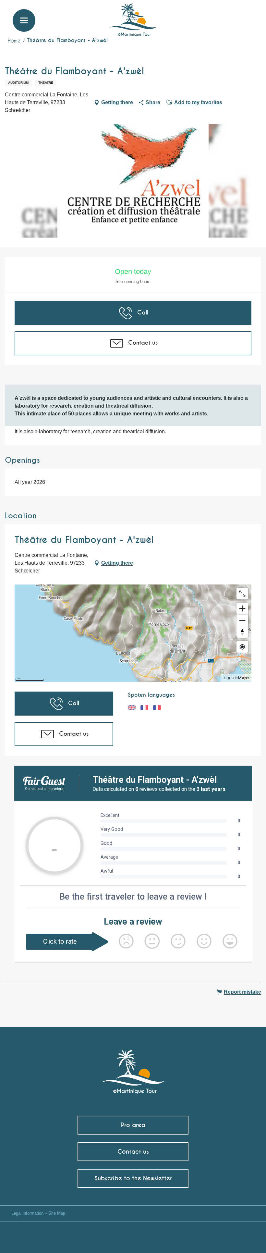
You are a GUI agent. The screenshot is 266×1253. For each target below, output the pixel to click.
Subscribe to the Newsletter (133, 1178)
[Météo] (219, 17)
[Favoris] (234, 14)
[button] (249, 15)
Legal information (27, 1213)
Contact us (133, 1151)
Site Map (56, 1213)
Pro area (133, 1125)
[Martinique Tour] (133, 1068)
